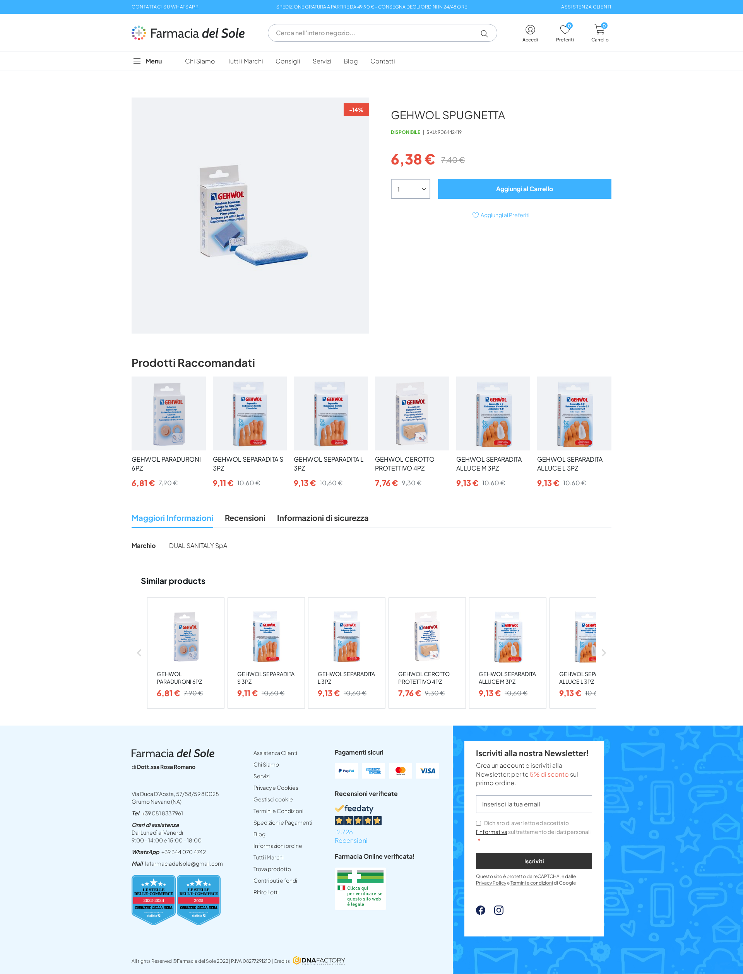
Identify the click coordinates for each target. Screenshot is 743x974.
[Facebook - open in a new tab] (480, 912)
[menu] (371, 61)
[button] (487, 33)
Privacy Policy (491, 883)
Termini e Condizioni (278, 810)
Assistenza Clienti (275, 752)
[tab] (172, 520)
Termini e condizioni (531, 883)
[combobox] (382, 33)
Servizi (261, 775)
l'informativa (491, 831)
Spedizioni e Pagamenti (282, 822)
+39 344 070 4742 (183, 851)
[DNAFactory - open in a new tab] (319, 961)
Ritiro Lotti (266, 891)
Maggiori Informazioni (172, 517)
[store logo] (192, 33)
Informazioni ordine (277, 845)
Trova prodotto (272, 868)
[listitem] (185, 653)
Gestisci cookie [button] (273, 799)
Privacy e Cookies (275, 787)
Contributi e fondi (275, 880)
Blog (259, 833)
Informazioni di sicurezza (323, 517)
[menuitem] (200, 61)
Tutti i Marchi (268, 857)
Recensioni (245, 517)
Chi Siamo (266, 764)
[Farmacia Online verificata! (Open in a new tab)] (360, 908)
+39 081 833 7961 (162, 813)
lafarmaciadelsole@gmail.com (184, 863)
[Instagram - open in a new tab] (494, 912)
